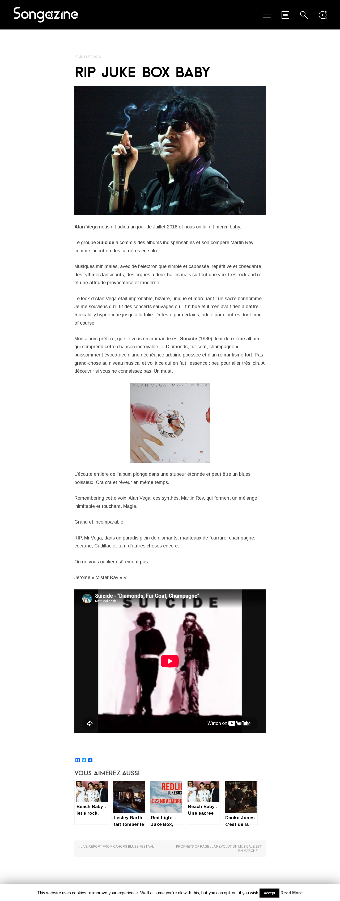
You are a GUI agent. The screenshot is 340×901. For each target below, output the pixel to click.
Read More (291, 893)
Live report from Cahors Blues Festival (117, 846)
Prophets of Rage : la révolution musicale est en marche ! (219, 849)
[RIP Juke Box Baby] (170, 150)
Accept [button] (269, 893)
